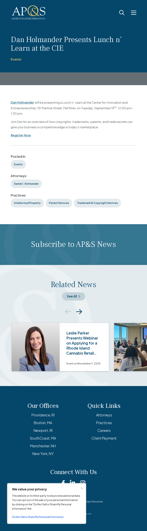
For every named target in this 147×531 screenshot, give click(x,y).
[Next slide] (79, 311)
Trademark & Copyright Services (97, 202)
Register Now (21, 135)
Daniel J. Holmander (26, 183)
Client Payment (104, 438)
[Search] (121, 12)
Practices (104, 422)
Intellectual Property (27, 202)
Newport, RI (43, 430)
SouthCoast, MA (43, 438)
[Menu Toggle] (133, 13)
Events (16, 59)
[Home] (28, 12)
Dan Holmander (22, 102)
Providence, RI (43, 415)
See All (72, 296)
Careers (103, 430)
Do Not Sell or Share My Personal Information (38, 516)
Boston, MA (43, 422)
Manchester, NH (43, 446)
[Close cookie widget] (82, 488)
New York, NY (43, 453)
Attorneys (104, 415)
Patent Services (59, 202)
